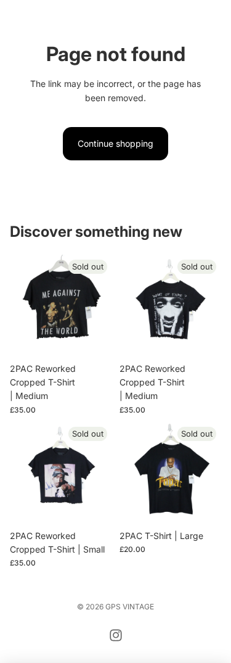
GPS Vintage (129, 606)
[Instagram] (115, 635)
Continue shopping (115, 143)
